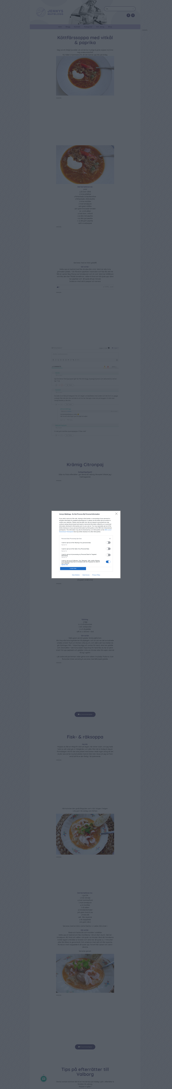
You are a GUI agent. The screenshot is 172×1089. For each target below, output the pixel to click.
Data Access (86, 575)
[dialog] (86, 544)
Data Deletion (76, 575)
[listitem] (86, 539)
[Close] (117, 514)
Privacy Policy (96, 575)
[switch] (108, 542)
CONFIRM (73, 568)
